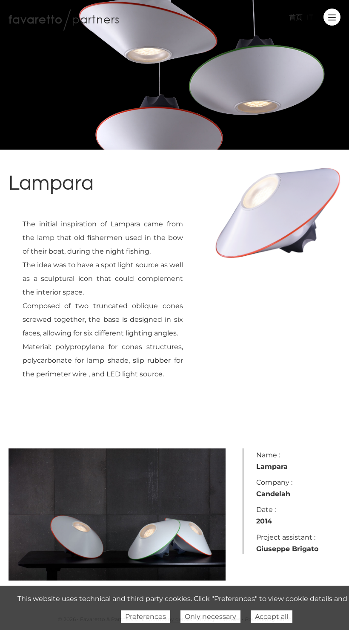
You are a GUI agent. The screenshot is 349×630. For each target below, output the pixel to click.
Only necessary (210, 617)
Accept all (271, 617)
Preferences (145, 617)
